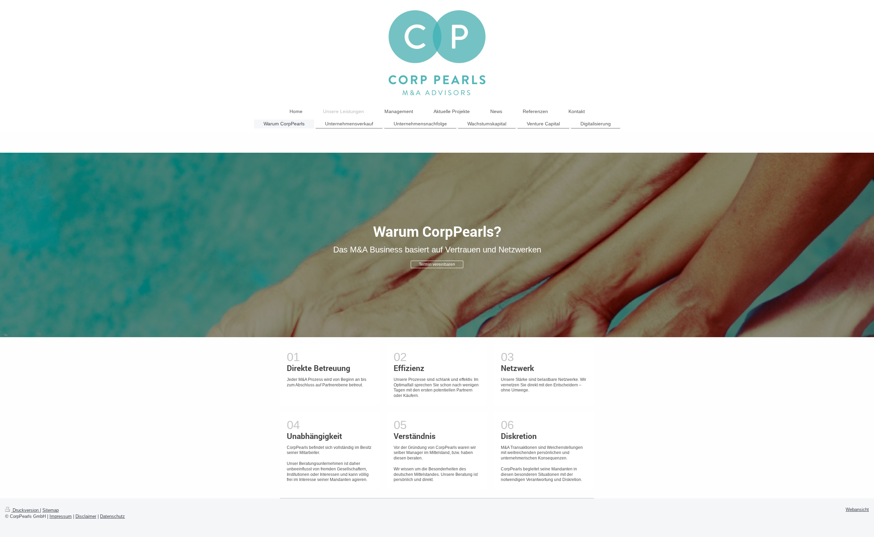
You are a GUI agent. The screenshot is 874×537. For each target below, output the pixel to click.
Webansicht (857, 509)
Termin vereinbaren (437, 264)
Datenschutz (112, 516)
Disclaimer (85, 516)
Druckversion (25, 510)
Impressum (61, 516)
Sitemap (50, 510)
